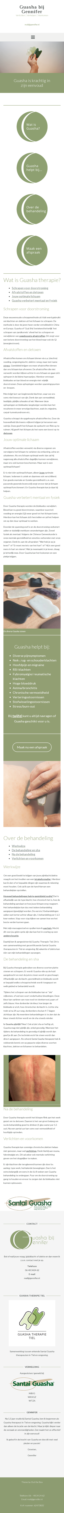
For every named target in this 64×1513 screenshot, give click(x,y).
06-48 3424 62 (32, 1270)
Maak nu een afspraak (32, 747)
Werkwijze (18, 846)
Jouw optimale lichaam (26, 296)
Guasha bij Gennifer (32, 9)
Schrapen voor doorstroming (30, 288)
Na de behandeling (23, 854)
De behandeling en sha (26, 850)
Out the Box (37, 1482)
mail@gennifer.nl (32, 1278)
